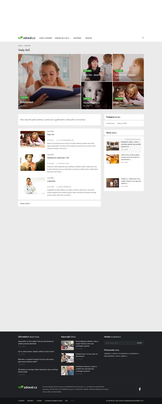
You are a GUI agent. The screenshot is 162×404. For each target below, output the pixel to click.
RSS (66, 401)
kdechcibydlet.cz (109, 356)
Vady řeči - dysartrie (92, 75)
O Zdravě (21, 401)
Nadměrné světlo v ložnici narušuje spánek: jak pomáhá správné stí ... (131, 144)
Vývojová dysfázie (91, 102)
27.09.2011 (118, 78)
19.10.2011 (23, 106)
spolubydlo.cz (134, 354)
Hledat (139, 343)
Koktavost (26, 102)
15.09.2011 (118, 106)
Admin (72, 401)
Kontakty (30, 401)
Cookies (39, 401)
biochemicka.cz (124, 354)
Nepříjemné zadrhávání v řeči (58, 158)
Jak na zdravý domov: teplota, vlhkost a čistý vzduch (36, 351)
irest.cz (118, 356)
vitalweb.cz (107, 354)
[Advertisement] (81, 17)
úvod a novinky (45, 38)
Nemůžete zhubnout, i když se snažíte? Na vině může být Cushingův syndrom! (86, 368)
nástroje (78, 38)
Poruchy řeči (122, 123)
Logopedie (51, 181)
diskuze (89, 38)
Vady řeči (27, 46)
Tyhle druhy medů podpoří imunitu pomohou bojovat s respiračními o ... (130, 157)
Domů (20, 46)
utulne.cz (115, 354)
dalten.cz (124, 356)
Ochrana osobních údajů (53, 401)
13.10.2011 (86, 78)
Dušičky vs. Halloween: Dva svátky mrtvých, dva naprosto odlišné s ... (131, 181)
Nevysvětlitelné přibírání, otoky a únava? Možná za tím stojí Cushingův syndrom (87, 343)
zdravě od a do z (62, 38)
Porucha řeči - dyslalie (125, 75)
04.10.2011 (86, 106)
